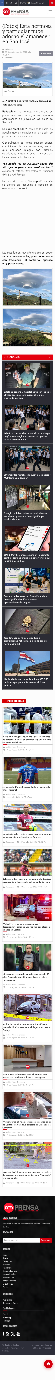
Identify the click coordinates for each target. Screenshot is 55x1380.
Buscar (6, 1258)
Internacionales (9, 1274)
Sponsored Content (11, 1303)
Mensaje (6, 1320)
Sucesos (6, 1264)
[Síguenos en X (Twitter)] (11, 3)
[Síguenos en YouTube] (16, 3)
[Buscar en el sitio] (52, 3)
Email (5, 1314)
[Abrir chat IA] (48, 1364)
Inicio (5, 1254)
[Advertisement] (27, 220)
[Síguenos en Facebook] (2, 3)
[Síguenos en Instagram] (6, 3)
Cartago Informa (10, 1270)
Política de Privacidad (41, 1347)
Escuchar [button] (46, 53)
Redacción (9, 49)
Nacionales (7, 1267)
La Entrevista (8, 1283)
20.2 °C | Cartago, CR (32, 2)
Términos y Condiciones (41, 1344)
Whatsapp (7, 1317)
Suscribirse (46, 1240)
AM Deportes (8, 1277)
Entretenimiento (9, 1280)
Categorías (7, 1261)
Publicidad (7, 1299)
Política (6, 1287)
